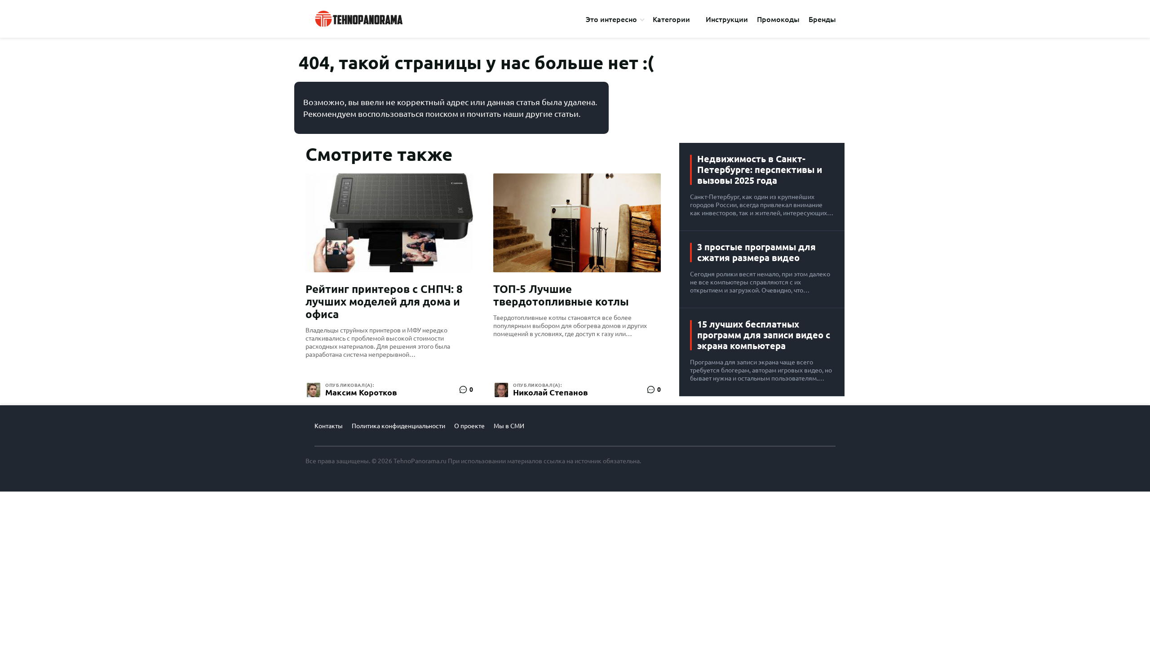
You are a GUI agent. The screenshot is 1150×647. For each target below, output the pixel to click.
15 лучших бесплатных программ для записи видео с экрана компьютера (763, 335)
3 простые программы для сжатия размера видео (756, 252)
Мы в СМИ (509, 426)
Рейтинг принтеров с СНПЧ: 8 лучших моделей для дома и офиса (384, 301)
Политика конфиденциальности (398, 426)
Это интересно (611, 19)
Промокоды (778, 19)
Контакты (328, 426)
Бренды (822, 19)
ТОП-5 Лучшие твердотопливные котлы (561, 295)
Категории (671, 19)
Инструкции (727, 19)
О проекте (469, 426)
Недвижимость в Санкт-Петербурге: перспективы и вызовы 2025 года (759, 170)
